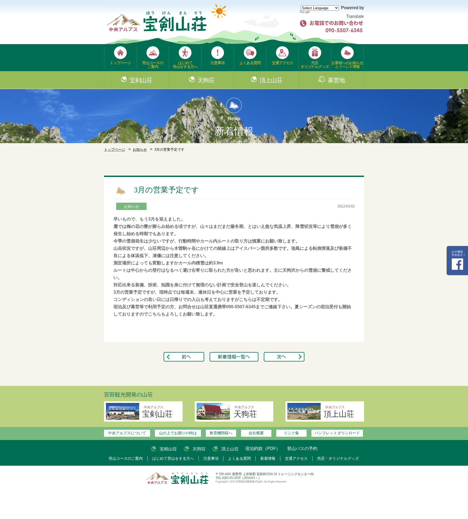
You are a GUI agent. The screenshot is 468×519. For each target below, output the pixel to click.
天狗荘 (205, 80)
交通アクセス (282, 63)
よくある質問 (250, 63)
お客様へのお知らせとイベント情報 (347, 65)
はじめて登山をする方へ (185, 65)
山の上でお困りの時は (178, 433)
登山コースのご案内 (152, 65)
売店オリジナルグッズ (315, 65)
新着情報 (267, 458)
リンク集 (291, 433)
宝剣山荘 (140, 80)
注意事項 (217, 63)
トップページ (120, 63)
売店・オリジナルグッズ (338, 458)
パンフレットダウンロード (337, 433)
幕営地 (336, 80)
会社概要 (256, 433)
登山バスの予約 (302, 448)
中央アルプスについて (127, 433)
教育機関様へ (221, 433)
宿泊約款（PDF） (262, 448)
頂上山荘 (270, 80)
